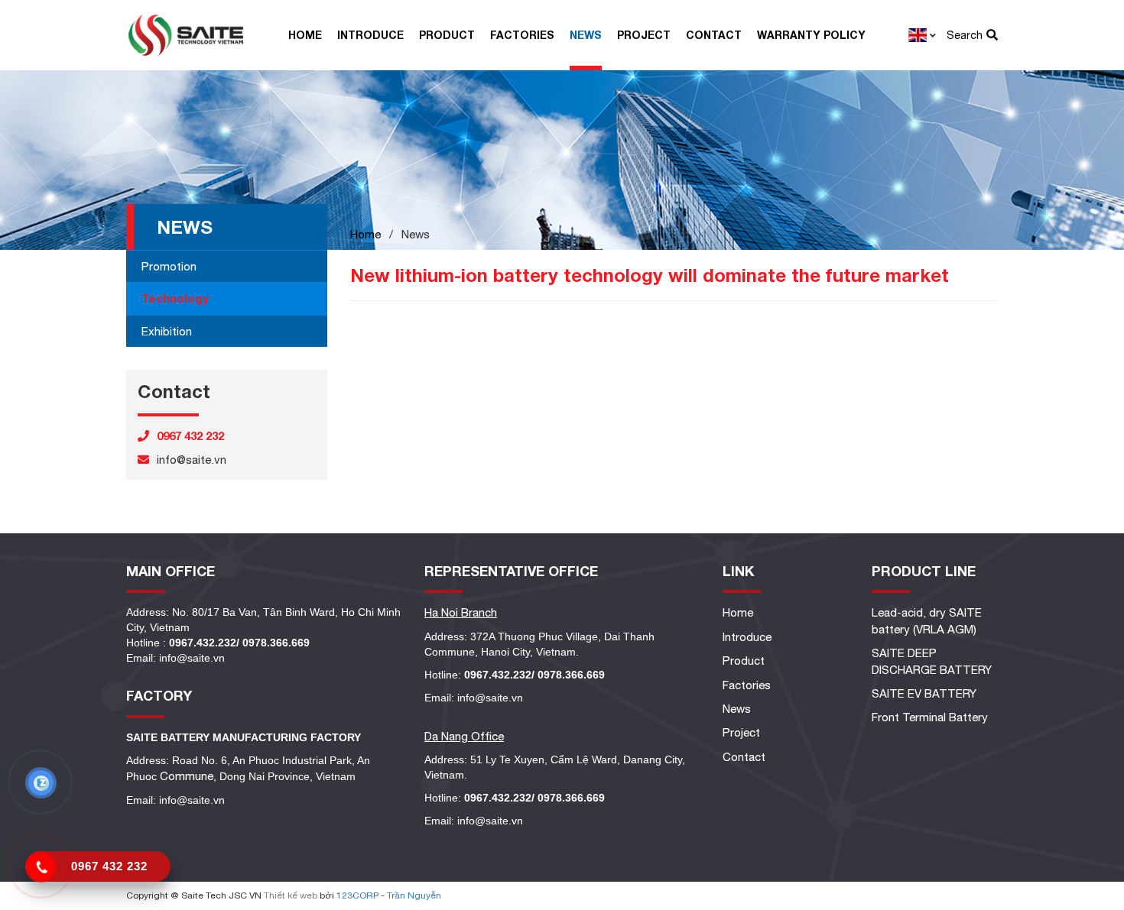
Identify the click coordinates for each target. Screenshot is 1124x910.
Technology (175, 298)
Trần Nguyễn (414, 895)
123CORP (357, 895)
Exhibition (166, 331)
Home (305, 34)
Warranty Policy (811, 34)
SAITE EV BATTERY (924, 693)
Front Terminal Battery (930, 717)
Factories (522, 34)
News (586, 34)
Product (447, 34)
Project (644, 34)
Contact (714, 34)
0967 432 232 (109, 866)
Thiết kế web (290, 895)
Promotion (169, 266)
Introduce (370, 34)
